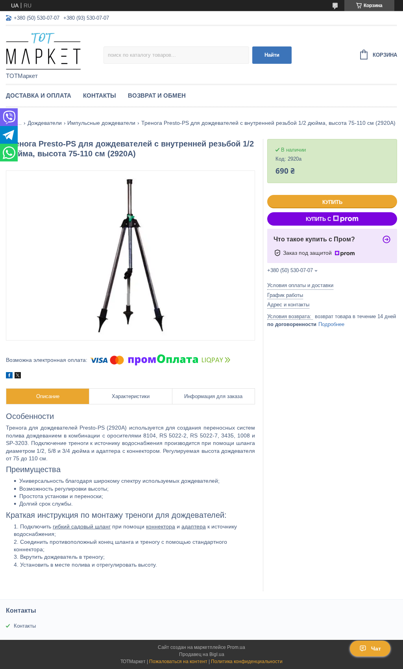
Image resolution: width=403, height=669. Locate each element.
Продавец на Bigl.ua (201, 654)
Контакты (99, 95)
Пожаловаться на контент (178, 661)
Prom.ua (236, 647)
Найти (271, 55)
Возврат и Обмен (157, 95)
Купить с (318, 219)
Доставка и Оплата (38, 95)
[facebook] (9, 376)
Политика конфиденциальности (247, 661)
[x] (18, 376)
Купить (332, 202)
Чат (376, 648)
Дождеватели (45, 123)
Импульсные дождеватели (101, 123)
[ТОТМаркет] (55, 49)
